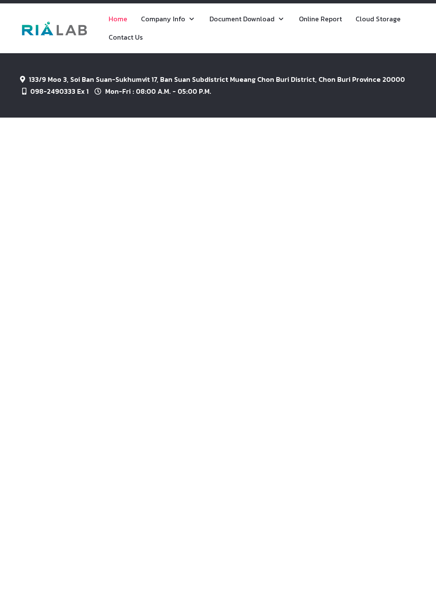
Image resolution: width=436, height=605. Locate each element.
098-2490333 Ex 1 (59, 91)
